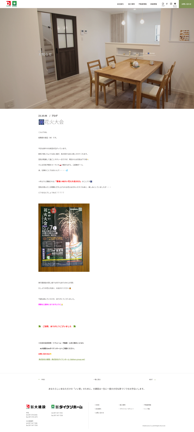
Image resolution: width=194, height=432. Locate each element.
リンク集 (147, 409)
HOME (97, 405)
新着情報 (153, 4)
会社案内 (120, 4)
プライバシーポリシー (127, 409)
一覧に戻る (97, 379)
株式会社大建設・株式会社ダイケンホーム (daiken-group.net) (61, 359)
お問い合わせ (186, 4)
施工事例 (131, 4)
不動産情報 (143, 4)
